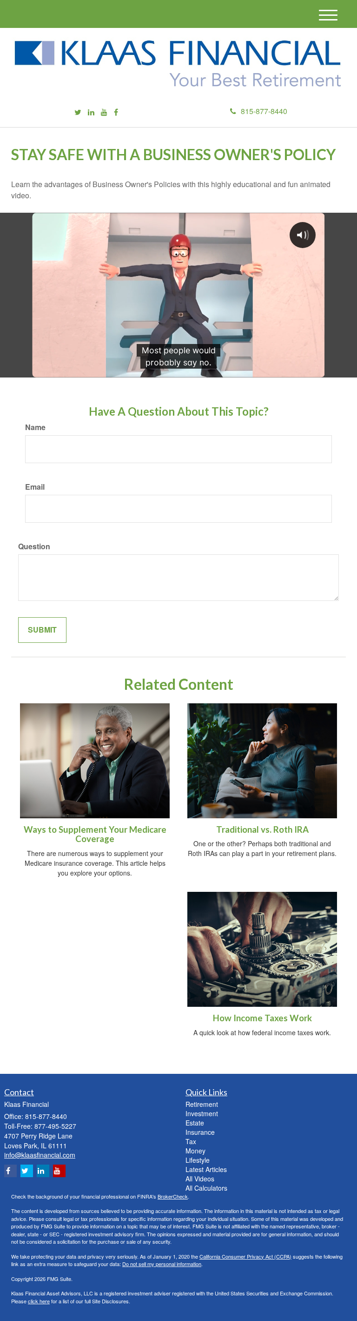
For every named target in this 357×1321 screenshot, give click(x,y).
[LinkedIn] (91, 112)
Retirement (201, 1104)
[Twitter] (77, 112)
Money (195, 1150)
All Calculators (206, 1188)
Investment (201, 1113)
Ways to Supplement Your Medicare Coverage (95, 834)
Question (34, 546)
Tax (190, 1141)
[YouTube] (104, 112)
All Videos (199, 1178)
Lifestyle (197, 1160)
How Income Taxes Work (262, 1018)
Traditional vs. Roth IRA (262, 829)
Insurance (200, 1132)
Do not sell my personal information (161, 1263)
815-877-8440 (264, 111)
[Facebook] (116, 112)
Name (35, 427)
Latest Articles (206, 1169)
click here (39, 1301)
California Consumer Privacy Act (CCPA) (245, 1256)
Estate (194, 1122)
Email (35, 487)
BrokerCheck (173, 1196)
